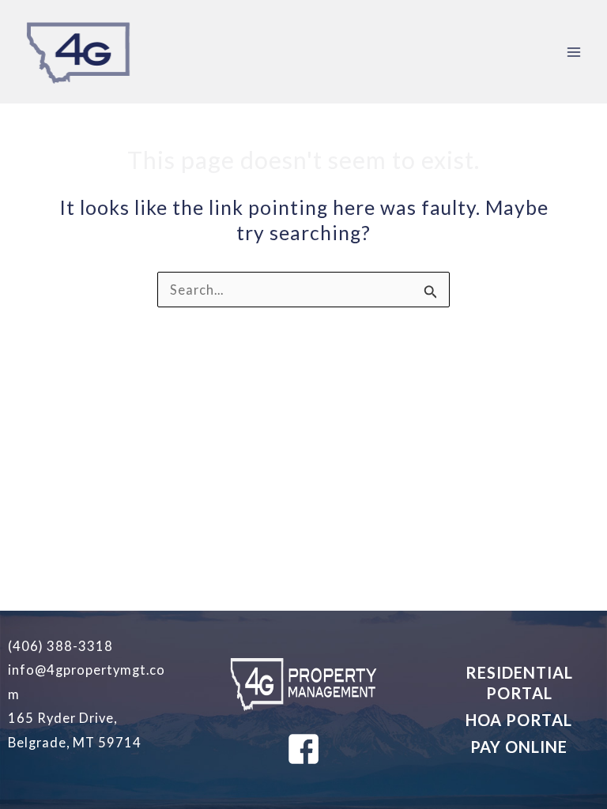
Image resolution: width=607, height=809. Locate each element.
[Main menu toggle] (573, 52)
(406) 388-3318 (60, 645)
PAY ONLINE (518, 746)
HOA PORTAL (519, 719)
